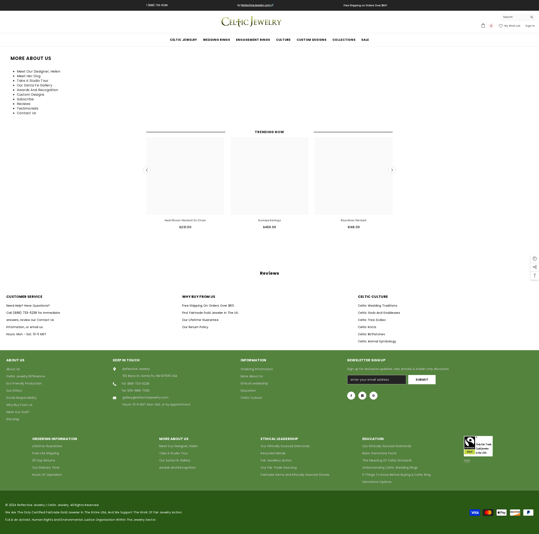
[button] (147, 170)
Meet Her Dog (28, 76)
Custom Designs (30, 94)
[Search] (518, 17)
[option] (185, 184)
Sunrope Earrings (269, 220)
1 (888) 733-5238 (157, 5)
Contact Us (26, 113)
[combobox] (514, 17)
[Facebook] (351, 396)
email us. (36, 327)
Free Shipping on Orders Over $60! (365, 5)
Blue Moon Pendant (353, 220)
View (467, 460)
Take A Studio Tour (32, 80)
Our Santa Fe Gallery (34, 85)
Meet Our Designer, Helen (38, 71)
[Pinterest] (374, 396)
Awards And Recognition (37, 89)
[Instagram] (362, 396)
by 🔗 (255, 5)
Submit (422, 380)
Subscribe (25, 99)
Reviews (24, 103)
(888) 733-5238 (25, 313)
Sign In (530, 26)
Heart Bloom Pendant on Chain (185, 220)
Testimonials (27, 108)
